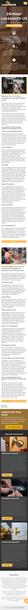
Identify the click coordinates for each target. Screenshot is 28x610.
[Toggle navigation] (25, 3)
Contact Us (14, 241)
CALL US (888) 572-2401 (14, 25)
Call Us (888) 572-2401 (14, 427)
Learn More (7, 475)
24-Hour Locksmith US (18, 607)
